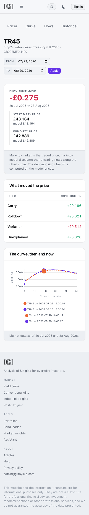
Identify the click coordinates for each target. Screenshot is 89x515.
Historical (70, 26)
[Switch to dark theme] (64, 7)
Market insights (15, 433)
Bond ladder (12, 427)
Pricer (12, 26)
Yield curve (12, 386)
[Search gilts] (51, 6)
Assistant (10, 439)
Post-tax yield (13, 405)
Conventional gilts (16, 392)
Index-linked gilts (16, 398)
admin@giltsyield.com (19, 474)
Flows (48, 26)
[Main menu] (21, 6)
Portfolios (10, 421)
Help (7, 461)
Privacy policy (13, 467)
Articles (9, 455)
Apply (54, 70)
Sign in (78, 6)
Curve (31, 26)
